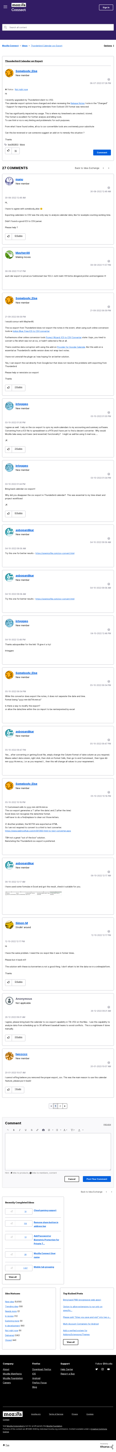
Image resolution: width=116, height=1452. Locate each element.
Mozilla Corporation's (16, 1426)
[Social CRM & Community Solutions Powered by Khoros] (106, 1446)
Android (36, 1378)
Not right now (21, 89)
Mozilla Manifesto (12, 1373)
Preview (107, 1125)
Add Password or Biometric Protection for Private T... (46, 1240)
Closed (8, 1340)
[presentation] (8, 1130)
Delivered (9, 1335)
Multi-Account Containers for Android (81, 1324)
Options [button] (108, 45)
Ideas (25, 45)
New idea (9, 1301)
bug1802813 (13, 144)
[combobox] (58, 27)
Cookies (90, 1414)
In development (12, 1325)
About (6, 1369)
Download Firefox (41, 1369)
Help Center (67, 1369)
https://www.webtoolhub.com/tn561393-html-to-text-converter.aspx (38, 831)
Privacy (75, 1414)
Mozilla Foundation (13, 1378)
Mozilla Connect (19, 7)
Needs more (11, 1311)
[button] (8, 151)
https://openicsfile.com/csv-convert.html (55, 553)
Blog (34, 1387)
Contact (6, 1420)
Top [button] (7, 1445)
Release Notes (78, 103)
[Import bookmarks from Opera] (103, 168)
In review (9, 1316)
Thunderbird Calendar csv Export (24, 61)
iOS (34, 1373)
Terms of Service (56, 1414)
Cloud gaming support (45, 1210)
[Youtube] (108, 1369)
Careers (7, 1382)
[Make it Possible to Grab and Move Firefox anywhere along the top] (108, 168)
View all (13, 1277)
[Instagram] (102, 1369)
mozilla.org (35, 1414)
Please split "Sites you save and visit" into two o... (87, 1317)
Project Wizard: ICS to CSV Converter (64, 337)
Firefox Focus (39, 1382)
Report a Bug (68, 1373)
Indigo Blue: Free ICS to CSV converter (31, 331)
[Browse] (5, 6)
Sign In (106, 7)
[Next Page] (65, 1106)
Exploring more (12, 1321)
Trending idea (11, 1306)
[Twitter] (96, 1369)
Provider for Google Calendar (71, 347)
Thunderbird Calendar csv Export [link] (46, 45)
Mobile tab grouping (44, 1267)
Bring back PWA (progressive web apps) (82, 1300)
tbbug (22, 144)
